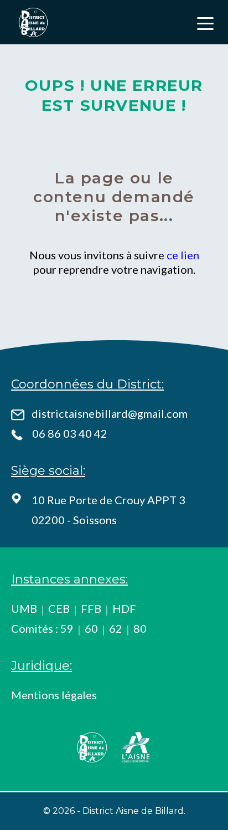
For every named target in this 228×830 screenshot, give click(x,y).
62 (115, 628)
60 (91, 628)
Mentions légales (54, 694)
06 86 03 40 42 (69, 433)
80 (140, 628)
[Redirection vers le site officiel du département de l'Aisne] (136, 747)
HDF (124, 608)
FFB (91, 608)
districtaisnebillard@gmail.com (110, 413)
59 (67, 628)
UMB (24, 608)
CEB (59, 608)
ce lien (183, 255)
